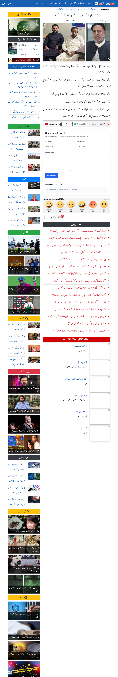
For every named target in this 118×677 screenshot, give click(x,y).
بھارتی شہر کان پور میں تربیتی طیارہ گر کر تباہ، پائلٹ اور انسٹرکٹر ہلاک (16, 213)
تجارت (21, 318)
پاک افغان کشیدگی (71, 9)
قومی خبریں (22, 126)
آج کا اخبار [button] (50, 3)
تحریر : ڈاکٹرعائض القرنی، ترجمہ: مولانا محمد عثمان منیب (75, 400)
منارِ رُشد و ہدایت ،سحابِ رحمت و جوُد (76, 379)
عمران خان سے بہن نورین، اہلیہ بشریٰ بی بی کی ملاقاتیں (22, 112)
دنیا (23, 179)
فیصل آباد (22, 45)
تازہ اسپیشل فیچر (22, 14)
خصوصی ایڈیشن (82, 3)
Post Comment (51, 175)
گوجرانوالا (22, 49)
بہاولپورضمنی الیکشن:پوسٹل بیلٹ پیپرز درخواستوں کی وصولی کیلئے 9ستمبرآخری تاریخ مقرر (23, 85)
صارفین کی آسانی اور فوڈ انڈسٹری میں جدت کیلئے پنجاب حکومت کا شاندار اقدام (16, 341)
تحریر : (85, 384)
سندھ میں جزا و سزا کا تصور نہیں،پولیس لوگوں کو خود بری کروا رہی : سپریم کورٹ (23, 94)
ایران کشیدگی (81, 9)
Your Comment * (50, 152)
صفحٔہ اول (37, 3)
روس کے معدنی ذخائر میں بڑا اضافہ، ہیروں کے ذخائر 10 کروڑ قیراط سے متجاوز (16, 190)
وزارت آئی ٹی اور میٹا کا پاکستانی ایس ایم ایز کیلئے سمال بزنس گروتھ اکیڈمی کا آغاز (16, 469)
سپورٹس (22, 232)
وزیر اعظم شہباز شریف (93, 9)
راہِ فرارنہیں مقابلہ (81, 412)
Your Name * (48, 141)
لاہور (35, 45)
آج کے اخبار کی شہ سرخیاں (22, 66)
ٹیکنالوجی (22, 457)
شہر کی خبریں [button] (66, 3)
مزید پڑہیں (74, 224)
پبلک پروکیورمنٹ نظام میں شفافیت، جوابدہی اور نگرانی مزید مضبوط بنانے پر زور (16, 329)
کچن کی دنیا (84, 428)
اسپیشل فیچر (74, 3)
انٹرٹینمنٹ (21, 371)
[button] (10, 27)
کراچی (35, 54)
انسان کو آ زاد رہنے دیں (80, 346)
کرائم (22, 597)
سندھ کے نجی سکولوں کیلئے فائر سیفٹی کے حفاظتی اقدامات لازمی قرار (16, 172)
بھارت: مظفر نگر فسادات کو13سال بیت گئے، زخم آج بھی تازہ (16, 225)
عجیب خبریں (22, 511)
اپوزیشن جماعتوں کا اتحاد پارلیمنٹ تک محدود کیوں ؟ (23, 117)
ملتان (23, 54)
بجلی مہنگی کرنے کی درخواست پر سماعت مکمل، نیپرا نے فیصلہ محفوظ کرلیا (16, 353)
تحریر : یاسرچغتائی (83, 351)
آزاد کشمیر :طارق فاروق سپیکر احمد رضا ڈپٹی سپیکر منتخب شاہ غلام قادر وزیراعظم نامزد (22, 104)
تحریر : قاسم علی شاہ (82, 417)
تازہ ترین (43, 3)
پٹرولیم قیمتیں (60, 9)
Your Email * (80, 141)
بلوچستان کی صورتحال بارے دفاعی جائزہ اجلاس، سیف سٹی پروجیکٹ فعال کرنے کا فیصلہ (16, 137)
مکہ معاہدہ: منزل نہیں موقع (79, 362)
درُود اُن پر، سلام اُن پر (80, 395)
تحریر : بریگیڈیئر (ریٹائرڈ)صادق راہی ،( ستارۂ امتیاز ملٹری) (74, 367)
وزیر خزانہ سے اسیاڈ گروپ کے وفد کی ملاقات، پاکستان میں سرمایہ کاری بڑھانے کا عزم (16, 364)
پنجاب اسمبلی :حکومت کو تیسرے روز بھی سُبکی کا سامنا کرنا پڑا (23, 75)
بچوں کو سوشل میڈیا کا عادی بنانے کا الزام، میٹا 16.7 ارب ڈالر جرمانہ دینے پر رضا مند (16, 493)
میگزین (90, 3)
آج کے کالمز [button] (58, 3)
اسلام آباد (34, 49)
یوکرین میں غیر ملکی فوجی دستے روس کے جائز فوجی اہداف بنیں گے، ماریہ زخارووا (16, 202)
